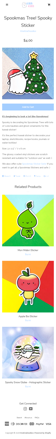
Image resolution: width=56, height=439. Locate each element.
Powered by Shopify (43, 433)
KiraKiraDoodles (28, 31)
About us (28, 417)
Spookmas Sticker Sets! (34, 164)
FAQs (37, 417)
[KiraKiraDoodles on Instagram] (25, 409)
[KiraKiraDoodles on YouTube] (31, 409)
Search (19, 417)
